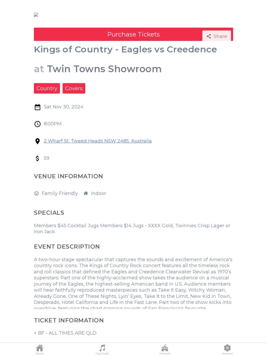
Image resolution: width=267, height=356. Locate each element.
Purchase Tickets (133, 34)
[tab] (39, 349)
